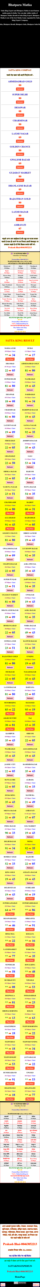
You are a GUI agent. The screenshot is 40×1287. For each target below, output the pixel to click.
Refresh (20, 89)
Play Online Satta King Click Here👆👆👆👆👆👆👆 (20, 329)
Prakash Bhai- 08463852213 (20, 259)
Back (3, 1285)
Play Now (10, 359)
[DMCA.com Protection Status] (20, 1283)
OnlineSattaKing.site (22, 324)
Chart (13, 351)
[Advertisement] (20, 46)
